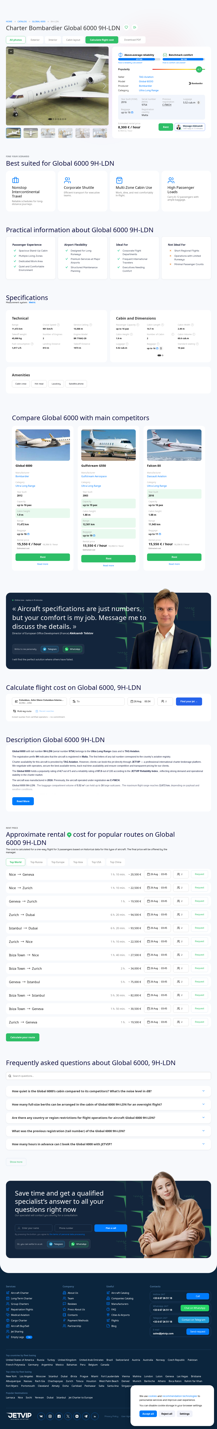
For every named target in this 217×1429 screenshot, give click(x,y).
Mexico (60, 1364)
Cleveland (43, 1385)
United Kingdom (67, 1359)
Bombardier (145, 85)
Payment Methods (78, 1320)
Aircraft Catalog (120, 1292)
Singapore (127, 1385)
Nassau (28, 1381)
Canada (105, 1364)
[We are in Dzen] (77, 1416)
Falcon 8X (154, 465)
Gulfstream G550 (93, 465)
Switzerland (122, 1359)
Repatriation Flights (22, 1309)
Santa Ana (113, 1385)
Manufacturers (119, 1303)
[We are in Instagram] (50, 1416)
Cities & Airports (120, 1314)
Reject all (166, 1413)
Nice (20, 1397)
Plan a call (111, 1228)
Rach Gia (40, 1381)
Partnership (74, 1326)
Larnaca (10, 1397)
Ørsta (74, 1376)
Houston (91, 1381)
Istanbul (53, 1376)
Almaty (56, 1385)
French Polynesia (15, 1364)
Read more (42, 564)
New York (11, 1376)
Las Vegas (182, 1376)
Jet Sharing (17, 1331)
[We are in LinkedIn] (95, 1416)
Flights (115, 1320)
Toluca (79, 1381)
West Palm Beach (109, 1381)
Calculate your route (22, 1037)
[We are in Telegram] (86, 1416)
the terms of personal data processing (67, 1234)
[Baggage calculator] (198, 102)
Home (9, 21)
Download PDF (132, 39)
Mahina (137, 1376)
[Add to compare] (135, 27)
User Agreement (129, 1416)
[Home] (18, 1416)
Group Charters (20, 1303)
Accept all (148, 1413)
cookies (152, 1396)
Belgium (93, 1364)
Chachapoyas (55, 1381)
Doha (65, 1385)
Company (68, 1286)
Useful (110, 1286)
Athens (162, 1381)
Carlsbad (77, 1385)
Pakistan (192, 1359)
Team (71, 1298)
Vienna (126, 1376)
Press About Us (76, 1309)
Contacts (73, 1314)
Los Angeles (26, 1376)
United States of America (20, 1359)
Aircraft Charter (20, 1292)
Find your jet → (189, 701)
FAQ (113, 1309)
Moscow (41, 1376)
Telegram (52, 649)
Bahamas (72, 1364)
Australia (148, 1359)
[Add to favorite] (126, 27)
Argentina (47, 1364)
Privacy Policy (111, 1416)
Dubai (64, 1376)
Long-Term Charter (21, 1298)
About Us (73, 1292)
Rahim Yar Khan (193, 1381)
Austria (136, 1359)
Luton (159, 1376)
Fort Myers (12, 1385)
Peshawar (90, 1385)
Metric (32, 302)
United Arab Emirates (91, 1359)
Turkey (51, 1359)
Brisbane (196, 1376)
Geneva (169, 1376)
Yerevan (39, 1397)
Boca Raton (175, 1381)
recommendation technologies (179, 1396)
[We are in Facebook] (59, 1416)
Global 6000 (146, 81)
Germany (33, 1364)
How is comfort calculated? (174, 63)
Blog (113, 1326)
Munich (137, 1381)
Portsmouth (28, 1385)
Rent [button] (42, 557)
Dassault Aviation (157, 476)
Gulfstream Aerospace (94, 476)
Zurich (69, 1381)
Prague (84, 1376)
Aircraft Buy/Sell (20, 1326)
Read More (23, 801)
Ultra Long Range (149, 90)
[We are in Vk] (41, 1416)
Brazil (109, 1359)
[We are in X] (68, 1416)
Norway (160, 1359)
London (148, 1376)
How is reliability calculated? (130, 63)
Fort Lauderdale (110, 1376)
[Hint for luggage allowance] (132, 112)
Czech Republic (176, 1359)
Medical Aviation (20, 1314)
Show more (16, 1161)
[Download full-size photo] (11, 51)
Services (11, 1286)
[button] (141, 701)
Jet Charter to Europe (81, 1397)
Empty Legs (20, 1337)
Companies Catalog (122, 1298)
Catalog (22, 21)
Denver (126, 1381)
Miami (94, 1376)
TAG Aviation (146, 77)
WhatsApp (75, 649)
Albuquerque (13, 1381)
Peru (82, 1364)
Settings (185, 1413)
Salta (101, 1385)
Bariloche (149, 1381)
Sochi (29, 1397)
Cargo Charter (19, 1320)
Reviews (72, 1303)
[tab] (159, 355)
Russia (40, 1359)
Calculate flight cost (102, 39)
